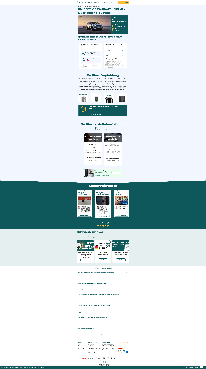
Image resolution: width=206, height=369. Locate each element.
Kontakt (79, 345)
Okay (202, 367)
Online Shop (90, 345)
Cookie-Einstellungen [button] (189, 367)
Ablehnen (196, 367)
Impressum (100, 364)
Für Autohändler (91, 347)
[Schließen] (204, 367)
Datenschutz (108, 364)
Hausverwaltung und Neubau (94, 348)
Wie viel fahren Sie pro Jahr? (110, 48)
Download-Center (81, 351)
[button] (88, 2)
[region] (83, 97)
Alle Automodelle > (82, 6)
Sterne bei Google (123, 344)
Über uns (79, 347)
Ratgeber (90, 353)
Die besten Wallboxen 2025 (107, 344)
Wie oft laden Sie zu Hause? (110, 53)
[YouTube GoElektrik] (105, 362)
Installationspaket (92, 351)
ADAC (109, 67)
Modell (115, 145)
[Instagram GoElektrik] (103, 362)
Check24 (111, 67)
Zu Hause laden (91, 344)
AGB (104, 364)
